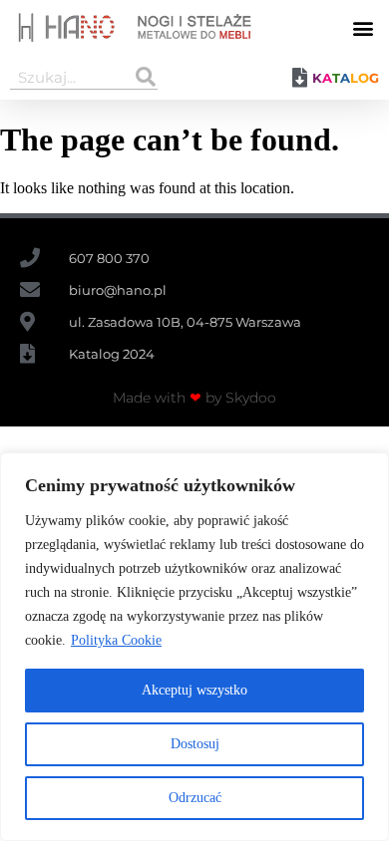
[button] (362, 27)
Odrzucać (195, 797)
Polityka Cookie (116, 640)
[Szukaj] (145, 77)
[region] (194, 646)
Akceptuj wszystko (194, 690)
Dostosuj (195, 743)
